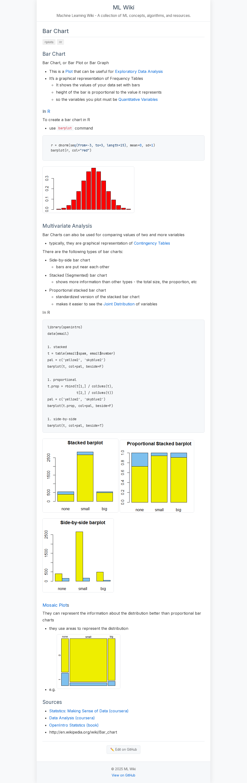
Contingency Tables (152, 243)
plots (50, 42)
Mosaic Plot (54, 605)
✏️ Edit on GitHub (123, 749)
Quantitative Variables (138, 99)
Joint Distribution (119, 304)
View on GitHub (123, 775)
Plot (69, 71)
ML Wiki (123, 7)
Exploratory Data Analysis (139, 71)
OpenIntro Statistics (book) (74, 725)
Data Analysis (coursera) (72, 717)
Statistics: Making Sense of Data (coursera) (89, 710)
